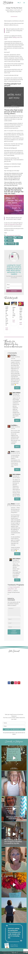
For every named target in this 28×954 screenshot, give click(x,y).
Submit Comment (14, 632)
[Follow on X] (12, 682)
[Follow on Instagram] (15, 682)
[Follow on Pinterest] (19, 682)
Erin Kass (13, 355)
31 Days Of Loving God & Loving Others (13, 224)
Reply (17, 388)
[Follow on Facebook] (9, 682)
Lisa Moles (14, 425)
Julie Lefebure (10, 10)
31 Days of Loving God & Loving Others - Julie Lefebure (14, 588)
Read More (7, 328)
